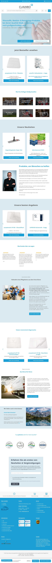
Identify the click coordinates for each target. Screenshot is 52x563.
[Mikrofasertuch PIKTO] (13, 140)
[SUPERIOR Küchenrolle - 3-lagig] (13, 217)
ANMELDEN (15, 484)
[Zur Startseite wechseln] (26, 6)
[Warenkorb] (49, 10)
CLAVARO (4, 503)
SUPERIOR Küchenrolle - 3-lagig (13, 227)
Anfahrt (38, 508)
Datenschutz (4, 522)
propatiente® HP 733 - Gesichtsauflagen (14, 353)
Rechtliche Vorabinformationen (8, 525)
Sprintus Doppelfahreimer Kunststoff (38, 150)
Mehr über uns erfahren (32, 396)
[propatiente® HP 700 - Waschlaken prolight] (38, 343)
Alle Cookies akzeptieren (45, 560)
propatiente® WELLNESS (7, 530)
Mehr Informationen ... (15, 561)
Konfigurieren (35, 560)
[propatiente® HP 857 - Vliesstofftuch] (38, 63)
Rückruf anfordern (7, 560)
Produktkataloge (40, 510)
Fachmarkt (4, 504)
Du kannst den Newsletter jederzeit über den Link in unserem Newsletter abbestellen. (25, 481)
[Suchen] (36, 10)
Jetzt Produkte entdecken (25, 41)
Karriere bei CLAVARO (6, 527)
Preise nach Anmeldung (14, 80)
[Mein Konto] (46, 10)
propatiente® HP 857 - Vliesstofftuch (38, 73)
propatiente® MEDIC (6, 529)
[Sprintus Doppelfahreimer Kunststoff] (38, 140)
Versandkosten (31, 553)
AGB (3, 520)
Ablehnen (29, 560)
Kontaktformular (40, 503)
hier (19, 423)
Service (37, 501)
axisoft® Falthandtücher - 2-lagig (14, 73)
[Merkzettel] (42, 10)
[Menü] (2, 10)
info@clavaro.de (25, 511)
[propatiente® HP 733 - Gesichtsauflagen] (13, 343)
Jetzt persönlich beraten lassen (41, 41)
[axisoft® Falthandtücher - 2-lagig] (13, 63)
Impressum (4, 524)
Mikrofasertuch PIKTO (14, 150)
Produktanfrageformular (41, 505)
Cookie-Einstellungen (41, 512)
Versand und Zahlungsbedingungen (43, 507)
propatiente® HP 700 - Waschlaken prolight (38, 353)
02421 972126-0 (23, 506)
